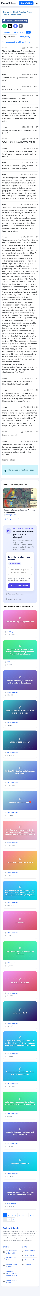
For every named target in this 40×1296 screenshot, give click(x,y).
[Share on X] (10, 26)
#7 (23, 139)
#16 (22, 432)
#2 (23, 74)
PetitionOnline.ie (9, 3)
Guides (6, 1246)
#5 (23, 107)
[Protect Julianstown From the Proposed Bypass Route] (20, 504)
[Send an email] (15, 26)
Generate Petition (20, 586)
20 (9, 1219)
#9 (22, 162)
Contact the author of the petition (16, 42)
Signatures (23, 32)
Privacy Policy (24, 36)
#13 (21, 378)
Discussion (10, 36)
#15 (22, 407)
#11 (22, 204)
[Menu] (36, 3)
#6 (23, 127)
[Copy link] (21, 26)
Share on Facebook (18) (17, 21)
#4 (23, 95)
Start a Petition (26, 3)
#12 (22, 237)
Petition (7, 32)
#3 (23, 86)
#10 (22, 174)
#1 (23, 48)
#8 (22, 148)
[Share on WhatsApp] (4, 26)
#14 (22, 390)
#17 (22, 441)
